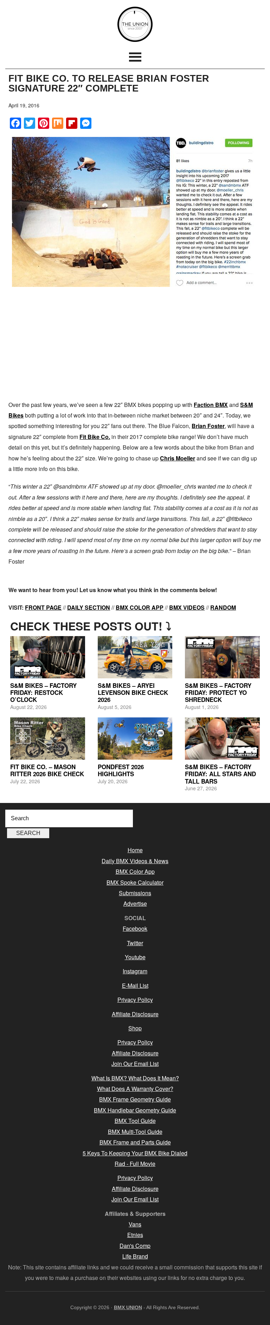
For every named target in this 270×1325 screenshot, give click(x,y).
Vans (135, 1224)
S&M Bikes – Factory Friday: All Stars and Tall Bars (220, 773)
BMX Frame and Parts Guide (135, 1142)
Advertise (135, 903)
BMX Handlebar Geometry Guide (135, 1110)
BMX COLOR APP (139, 607)
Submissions (135, 893)
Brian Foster (208, 426)
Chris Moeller (177, 458)
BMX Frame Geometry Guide (135, 1099)
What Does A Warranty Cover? (135, 1089)
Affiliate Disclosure (135, 1014)
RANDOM (223, 607)
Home (135, 850)
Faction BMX (211, 405)
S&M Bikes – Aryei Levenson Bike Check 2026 (133, 692)
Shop (135, 1028)
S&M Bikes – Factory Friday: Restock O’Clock (43, 692)
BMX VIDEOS (187, 607)
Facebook (135, 928)
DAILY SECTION (88, 607)
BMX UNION (134, 24)
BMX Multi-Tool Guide (135, 1132)
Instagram (135, 971)
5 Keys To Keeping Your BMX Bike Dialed (135, 1153)
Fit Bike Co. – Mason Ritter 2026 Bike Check (47, 770)
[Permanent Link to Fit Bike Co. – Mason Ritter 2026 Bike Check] (47, 738)
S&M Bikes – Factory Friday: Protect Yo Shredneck (218, 692)
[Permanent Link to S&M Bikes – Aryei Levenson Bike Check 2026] (135, 657)
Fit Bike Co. (94, 437)
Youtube (135, 957)
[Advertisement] (135, 343)
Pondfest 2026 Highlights (121, 770)
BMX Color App (135, 871)
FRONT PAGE (43, 607)
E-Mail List (135, 985)
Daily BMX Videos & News (135, 861)
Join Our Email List (135, 1064)
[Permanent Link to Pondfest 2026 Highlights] (135, 738)
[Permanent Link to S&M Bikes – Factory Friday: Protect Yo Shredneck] (222, 657)
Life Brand (135, 1256)
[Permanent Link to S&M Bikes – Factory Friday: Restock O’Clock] (47, 657)
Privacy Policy (135, 1000)
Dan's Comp (135, 1246)
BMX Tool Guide (135, 1121)
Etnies (135, 1235)
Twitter (135, 943)
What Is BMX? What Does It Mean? (135, 1078)
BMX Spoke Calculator (135, 882)
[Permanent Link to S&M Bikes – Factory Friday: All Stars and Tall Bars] (222, 738)
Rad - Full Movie (135, 1164)
